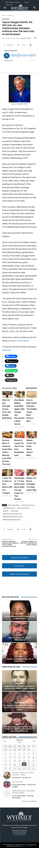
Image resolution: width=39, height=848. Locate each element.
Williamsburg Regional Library (11, 519)
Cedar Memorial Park (9, 508)
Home (4, 15)
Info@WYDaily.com (19, 835)
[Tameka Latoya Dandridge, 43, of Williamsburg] (19, 653)
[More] (30, 45)
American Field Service (28, 505)
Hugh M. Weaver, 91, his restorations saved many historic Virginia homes (19, 687)
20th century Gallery (14, 505)
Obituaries (10, 15)
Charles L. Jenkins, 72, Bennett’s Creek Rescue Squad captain (28, 543)
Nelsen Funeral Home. (19, 341)
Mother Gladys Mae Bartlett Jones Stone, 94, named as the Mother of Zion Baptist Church (19, 729)
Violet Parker (14, 511)
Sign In (26, 2)
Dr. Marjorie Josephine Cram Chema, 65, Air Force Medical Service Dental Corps (19, 707)
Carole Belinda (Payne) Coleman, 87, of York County (19, 617)
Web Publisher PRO (26, 846)
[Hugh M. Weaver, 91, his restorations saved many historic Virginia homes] (19, 680)
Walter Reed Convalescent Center (12, 514)
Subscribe (9, 5)
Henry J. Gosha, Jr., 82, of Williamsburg (19, 639)
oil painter (6, 511)
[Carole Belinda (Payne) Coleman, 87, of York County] (19, 610)
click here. (6, 350)
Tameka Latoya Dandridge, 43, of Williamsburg (19, 660)
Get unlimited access (13, 2)
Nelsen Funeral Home (23, 508)
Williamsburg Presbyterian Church (13, 516)
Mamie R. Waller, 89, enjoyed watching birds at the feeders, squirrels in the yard (10, 544)
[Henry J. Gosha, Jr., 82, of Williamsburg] (19, 632)
